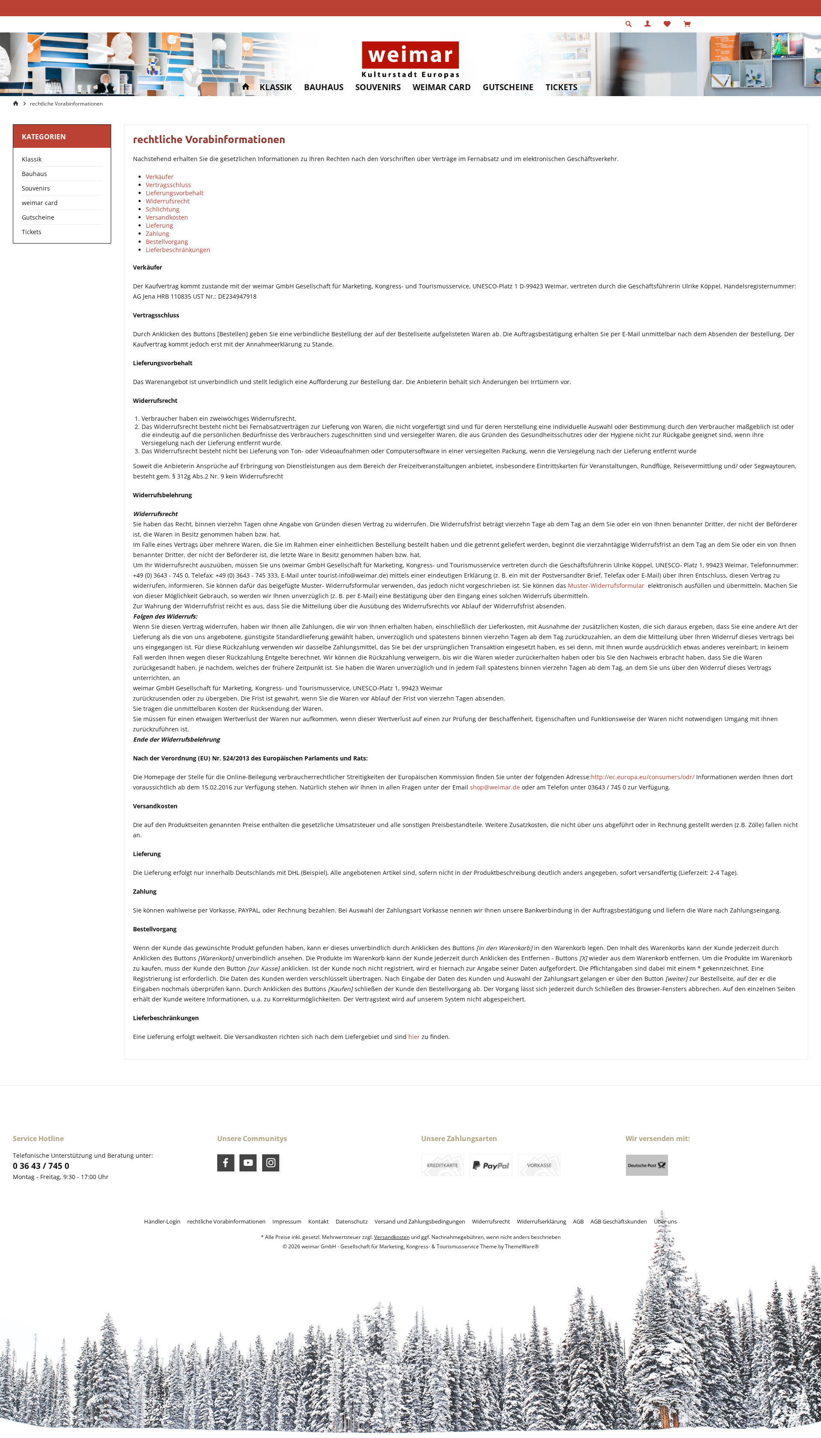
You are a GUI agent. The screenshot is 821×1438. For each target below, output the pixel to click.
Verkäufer (160, 177)
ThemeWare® (522, 1246)
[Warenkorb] (687, 24)
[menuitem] (687, 24)
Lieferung (159, 225)
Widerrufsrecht (167, 201)
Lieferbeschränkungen (178, 250)
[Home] (246, 87)
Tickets (31, 232)
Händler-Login (162, 1221)
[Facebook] (225, 1162)
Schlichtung (163, 209)
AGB (578, 1221)
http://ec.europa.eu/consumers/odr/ (642, 777)
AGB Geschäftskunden (619, 1221)
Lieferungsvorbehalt (175, 193)
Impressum (286, 1221)
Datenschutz (352, 1221)
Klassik (31, 159)
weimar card (40, 203)
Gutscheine (38, 217)
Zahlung (157, 233)
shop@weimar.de (495, 787)
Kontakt (318, 1221)
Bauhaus (34, 174)
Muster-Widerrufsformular (606, 585)
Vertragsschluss (168, 185)
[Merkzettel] (667, 24)
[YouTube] (248, 1162)
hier (414, 1037)
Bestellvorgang (168, 242)
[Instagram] (270, 1162)
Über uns (665, 1221)
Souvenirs (36, 188)
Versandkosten (167, 217)
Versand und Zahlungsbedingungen (420, 1221)
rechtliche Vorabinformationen (226, 1221)
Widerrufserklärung (541, 1221)
